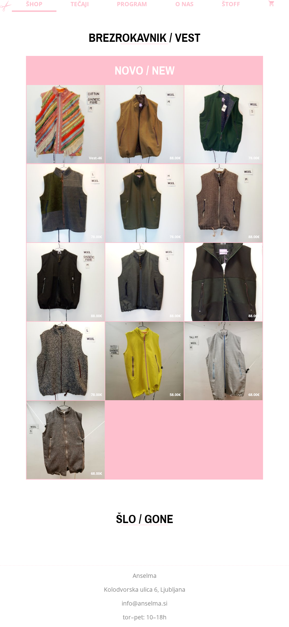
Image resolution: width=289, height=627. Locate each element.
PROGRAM (132, 4)
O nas (184, 4)
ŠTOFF (231, 4)
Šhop (34, 4)
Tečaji (80, 4)
